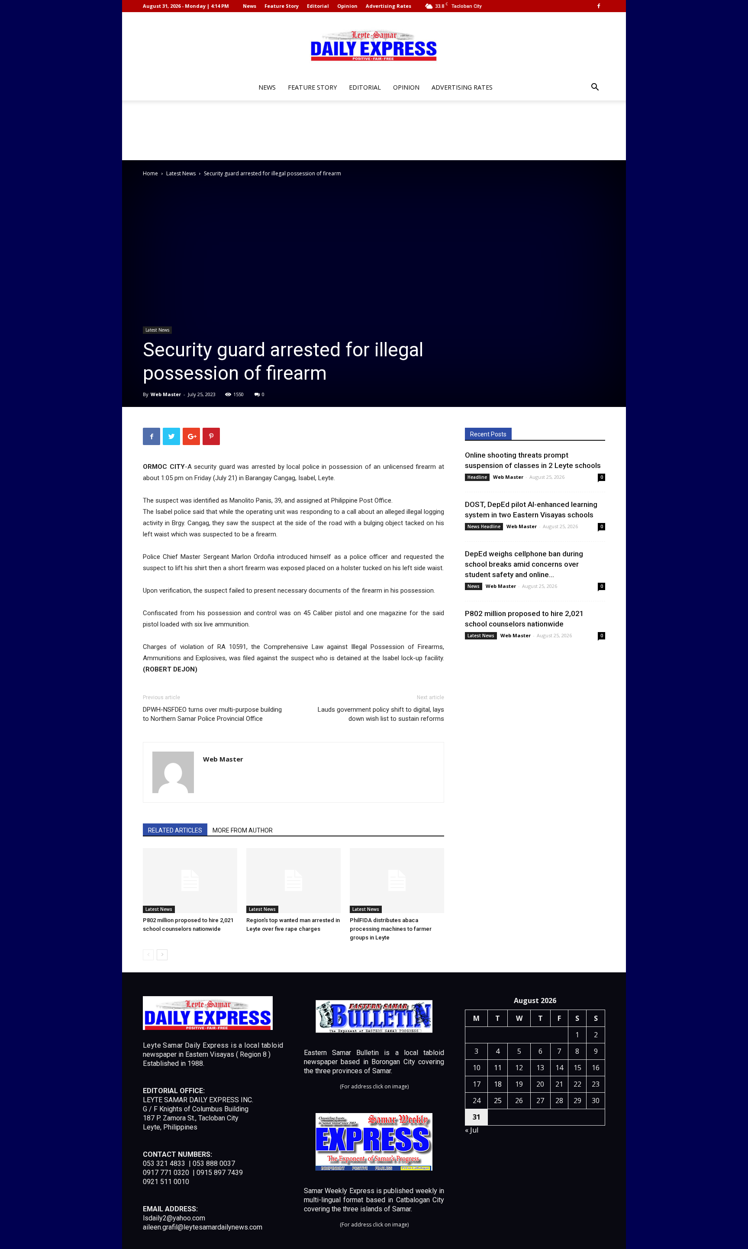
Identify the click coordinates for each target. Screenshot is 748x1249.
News (249, 6)
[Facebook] (598, 6)
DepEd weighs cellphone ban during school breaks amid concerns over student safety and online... (524, 564)
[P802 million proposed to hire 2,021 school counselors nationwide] (190, 880)
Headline (477, 477)
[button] (594, 88)
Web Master (166, 394)
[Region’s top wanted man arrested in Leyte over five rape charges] (293, 880)
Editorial (318, 6)
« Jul (471, 1130)
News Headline (484, 526)
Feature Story (281, 6)
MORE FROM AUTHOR (243, 830)
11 (498, 1067)
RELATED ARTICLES (175, 830)
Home (150, 173)
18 (498, 1084)
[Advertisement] (374, 130)
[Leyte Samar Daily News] (374, 44)
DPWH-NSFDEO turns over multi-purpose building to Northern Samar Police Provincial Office (212, 714)
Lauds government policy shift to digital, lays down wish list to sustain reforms (381, 714)
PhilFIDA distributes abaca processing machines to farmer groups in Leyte (391, 929)
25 (498, 1100)
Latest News (181, 173)
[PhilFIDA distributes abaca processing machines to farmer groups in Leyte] (397, 880)
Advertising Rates (388, 6)
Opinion (347, 6)
